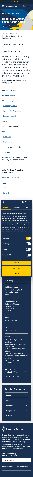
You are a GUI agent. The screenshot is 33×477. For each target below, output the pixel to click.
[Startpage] (4, 33)
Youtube (16, 376)
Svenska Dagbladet (10, 100)
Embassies (11, 33)
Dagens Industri (9, 116)
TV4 (4, 188)
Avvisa (16, 273)
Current (20, 36)
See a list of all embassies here (14, 466)
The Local (7, 152)
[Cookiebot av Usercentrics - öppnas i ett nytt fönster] (23, 202)
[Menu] (29, 6)
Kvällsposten (8, 142)
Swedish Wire (8, 157)
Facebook (8, 372)
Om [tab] (27, 207)
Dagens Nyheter (9, 95)
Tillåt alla (16, 263)
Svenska (4, 13)
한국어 (16, 13)
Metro (5, 121)
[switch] (28, 243)
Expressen (7, 137)
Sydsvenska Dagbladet (12, 111)
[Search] (24, 6)
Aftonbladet (7, 131)
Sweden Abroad (16, 2)
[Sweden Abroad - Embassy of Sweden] (11, 6)
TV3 (4, 183)
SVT (4, 177)
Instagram (19, 372)
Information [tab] (16, 207)
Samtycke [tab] (6, 207)
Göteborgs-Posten (10, 106)
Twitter (7, 376)
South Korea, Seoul (8, 36)
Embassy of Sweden (13, 20)
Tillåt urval (16, 268)
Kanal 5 (6, 193)
